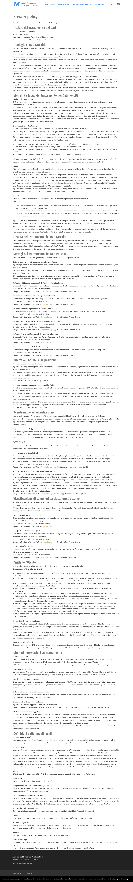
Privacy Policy (46, 292)
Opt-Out (57, 467)
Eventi (112, 5)
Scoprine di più (119, 879)
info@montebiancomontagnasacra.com (51, 40)
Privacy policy (28, 873)
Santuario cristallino (80, 5)
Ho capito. (127, 879)
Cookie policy (17, 873)
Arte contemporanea (97, 5)
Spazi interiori (49, 5)
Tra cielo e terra (63, 5)
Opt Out (56, 494)
